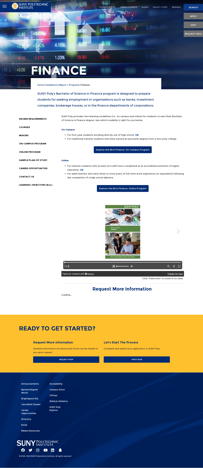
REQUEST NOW (66, 359)
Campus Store (57, 389)
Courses (24, 127)
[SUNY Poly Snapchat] (59, 449)
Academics (51, 85)
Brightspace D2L (30, 398)
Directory (26, 419)
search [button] (193, 7)
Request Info (193, 33)
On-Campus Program (32, 143)
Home (40, 85)
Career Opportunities (33, 168)
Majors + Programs (69, 85)
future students (107, 7)
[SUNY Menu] (4, 6)
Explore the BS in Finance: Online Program (122, 188)
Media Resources (30, 430)
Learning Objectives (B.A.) (35, 184)
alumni (145, 7)
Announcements (30, 383)
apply (193, 16)
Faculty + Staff (160, 7)
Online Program (29, 151)
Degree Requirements (33, 118)
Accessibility (56, 383)
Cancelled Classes (30, 404)
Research (176, 7)
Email (24, 425)
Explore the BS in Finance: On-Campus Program (123, 149)
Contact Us (26, 176)
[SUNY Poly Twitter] (29, 449)
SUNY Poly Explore (54, 409)
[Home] (30, 5)
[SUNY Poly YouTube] (44, 449)
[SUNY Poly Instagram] (37, 449)
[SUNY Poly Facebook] (22, 449)
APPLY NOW (137, 359)
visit (193, 25)
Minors (24, 135)
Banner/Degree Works (29, 391)
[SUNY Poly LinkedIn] (52, 449)
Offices (53, 395)
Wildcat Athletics (58, 401)
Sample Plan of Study (33, 160)
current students (128, 7)
